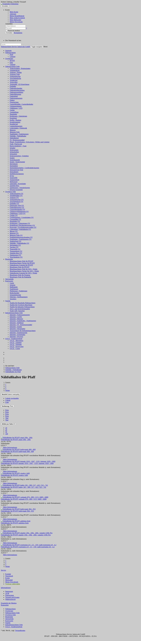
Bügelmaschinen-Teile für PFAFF (21, 261)
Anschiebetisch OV (16, 201)
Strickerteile (9, 279)
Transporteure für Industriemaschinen (23, 331)
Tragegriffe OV (15, 249)
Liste (7, 402)
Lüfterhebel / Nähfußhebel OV (20, 229)
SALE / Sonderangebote (13, 339)
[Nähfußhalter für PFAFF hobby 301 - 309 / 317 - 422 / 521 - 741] (24, 485)
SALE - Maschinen (16, 341)
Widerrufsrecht (10, 599)
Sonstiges (13, 299)
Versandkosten (20, 630)
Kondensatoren (15, 122)
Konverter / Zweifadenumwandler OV (23, 227)
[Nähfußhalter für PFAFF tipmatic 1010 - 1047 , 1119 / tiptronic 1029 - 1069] (28, 461)
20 (6, 430)
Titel (6, 418)
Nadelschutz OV (15, 241)
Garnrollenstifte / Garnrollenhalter (21, 104)
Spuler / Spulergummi (17, 162)
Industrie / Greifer (16, 317)
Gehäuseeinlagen (16, 106)
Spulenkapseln (15, 160)
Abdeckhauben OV (16, 194)
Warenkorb (9, 576)
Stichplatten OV (15, 245)
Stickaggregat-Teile (16, 170)
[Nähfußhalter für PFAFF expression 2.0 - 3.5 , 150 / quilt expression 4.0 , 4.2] (28, 545)
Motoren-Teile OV (16, 235)
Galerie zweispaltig (10, 394)
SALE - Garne (15, 348)
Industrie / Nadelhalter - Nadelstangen (23, 321)
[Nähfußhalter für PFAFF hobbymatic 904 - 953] (18, 509)
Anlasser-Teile (15, 74)
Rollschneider (14, 293)
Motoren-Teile (15, 132)
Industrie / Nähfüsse (17, 323)
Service (3, 570)
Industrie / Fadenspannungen (20, 315)
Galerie (7, 400)
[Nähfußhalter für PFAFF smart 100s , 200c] (16, 438)
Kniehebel (13, 118)
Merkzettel (9, 580)
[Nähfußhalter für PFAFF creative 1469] (15, 473)
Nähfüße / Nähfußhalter (18, 136)
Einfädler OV (14, 203)
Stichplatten (14, 166)
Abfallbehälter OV (16, 196)
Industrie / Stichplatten (17, 329)
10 (8, 424)
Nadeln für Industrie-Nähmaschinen (22, 307)
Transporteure (14, 180)
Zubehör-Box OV (16, 253)
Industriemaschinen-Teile (14, 313)
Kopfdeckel (14, 124)
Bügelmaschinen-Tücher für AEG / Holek (24, 271)
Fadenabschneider (16, 88)
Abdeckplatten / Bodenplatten (20, 68)
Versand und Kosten (12, 597)
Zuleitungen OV (15, 255)
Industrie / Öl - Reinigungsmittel (21, 325)
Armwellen (14, 82)
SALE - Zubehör (16, 343)
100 (6, 434)
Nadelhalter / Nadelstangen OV (21, 239)
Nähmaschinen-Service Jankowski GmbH (15, 47)
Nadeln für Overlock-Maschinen (21, 305)
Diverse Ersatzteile (16, 190)
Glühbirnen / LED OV (18, 213)
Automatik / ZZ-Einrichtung (19, 84)
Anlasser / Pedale (16, 72)
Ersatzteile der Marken (9, 603)
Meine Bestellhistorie (17, 16)
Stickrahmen (14, 172)
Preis (7, 406)
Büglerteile (9, 259)
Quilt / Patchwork (16, 144)
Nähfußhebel (14, 138)
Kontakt (8, 574)
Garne (12, 283)
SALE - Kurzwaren (16, 346)
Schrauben (13, 154)
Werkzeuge (14, 182)
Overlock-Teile (10, 192)
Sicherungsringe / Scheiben (19, 156)
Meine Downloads (11, 582)
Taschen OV (14, 247)
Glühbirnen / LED (16, 108)
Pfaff (11, 55)
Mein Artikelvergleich (17, 18)
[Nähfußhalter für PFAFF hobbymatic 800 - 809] (18, 449)
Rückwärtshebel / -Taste (18, 146)
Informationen (6, 588)
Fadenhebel (14, 96)
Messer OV (14, 231)
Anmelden (5, 6)
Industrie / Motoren (16, 319)
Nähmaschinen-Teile (12, 66)
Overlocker (9, 58)
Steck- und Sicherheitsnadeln (20, 309)
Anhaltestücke (15, 70)
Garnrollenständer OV (17, 209)
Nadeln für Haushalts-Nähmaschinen (22, 303)
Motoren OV (14, 233)
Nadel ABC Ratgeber (17, 311)
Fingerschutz (14, 102)
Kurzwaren (9, 281)
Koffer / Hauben (15, 120)
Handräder (13, 114)
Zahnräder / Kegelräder (18, 184)
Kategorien (5, 605)
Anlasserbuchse (15, 76)
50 (6, 432)
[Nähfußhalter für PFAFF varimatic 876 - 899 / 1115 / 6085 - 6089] (24, 497)
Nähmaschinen (10, 53)
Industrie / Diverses (16, 337)
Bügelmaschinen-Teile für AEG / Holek (23, 269)
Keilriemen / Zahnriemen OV (20, 223)
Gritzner (12, 56)
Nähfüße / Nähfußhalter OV (19, 243)
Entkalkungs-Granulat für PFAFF (21, 265)
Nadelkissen (14, 289)
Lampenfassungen (16, 126)
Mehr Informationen (10, 447)
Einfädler (13, 86)
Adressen (13, 14)
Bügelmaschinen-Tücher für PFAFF (22, 263)
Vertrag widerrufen (12, 584)
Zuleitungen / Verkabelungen (20, 188)
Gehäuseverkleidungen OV (19, 211)
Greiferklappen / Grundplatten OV (22, 217)
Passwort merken (13, 31)
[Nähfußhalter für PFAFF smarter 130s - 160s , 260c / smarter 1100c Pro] (26, 533)
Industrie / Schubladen (17, 335)
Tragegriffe (13, 178)
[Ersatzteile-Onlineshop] (9, 4)
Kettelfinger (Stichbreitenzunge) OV (22, 225)
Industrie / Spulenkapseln (18, 333)
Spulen (12, 158)
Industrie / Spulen (16, 327)
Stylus (12, 176)
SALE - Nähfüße (16, 344)
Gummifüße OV (15, 219)
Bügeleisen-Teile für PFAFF (19, 267)
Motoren (13, 130)
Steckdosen (14, 164)
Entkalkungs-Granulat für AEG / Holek (23, 273)
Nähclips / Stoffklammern (19, 297)
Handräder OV (15, 221)
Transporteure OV (16, 251)
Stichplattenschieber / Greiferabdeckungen (24, 168)
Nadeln (7, 301)
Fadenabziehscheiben (17, 90)
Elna (11, 62)
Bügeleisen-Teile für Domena (20, 275)
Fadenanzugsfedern (16, 92)
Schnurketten (14, 152)
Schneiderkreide (15, 295)
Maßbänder (14, 287)
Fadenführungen (15, 94)
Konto (7, 578)
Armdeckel (13, 80)
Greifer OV (14, 215)
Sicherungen (14, 150)
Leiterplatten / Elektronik (18, 128)
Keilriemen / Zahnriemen (18, 116)
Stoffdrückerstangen (17, 174)
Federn (12, 100)
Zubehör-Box (14, 186)
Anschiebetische (15, 78)
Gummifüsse (14, 112)
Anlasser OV (14, 198)
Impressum (9, 591)
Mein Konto (14, 12)
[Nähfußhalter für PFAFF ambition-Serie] (15, 521)
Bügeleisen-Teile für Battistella (20, 277)
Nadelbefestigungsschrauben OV (21, 237)
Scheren (12, 285)
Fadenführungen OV (17, 207)
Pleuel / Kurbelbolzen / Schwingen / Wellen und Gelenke (29, 142)
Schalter (12, 148)
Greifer (12, 110)
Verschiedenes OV (16, 257)
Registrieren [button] (18, 33)
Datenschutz (9, 595)
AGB (7, 593)
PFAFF (12, 60)
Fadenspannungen (16, 98)
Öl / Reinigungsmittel (17, 140)
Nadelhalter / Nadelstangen (19, 134)
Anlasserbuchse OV (17, 199)
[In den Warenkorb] (2, 495)
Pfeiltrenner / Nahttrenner (18, 291)
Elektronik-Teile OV (17, 205)
